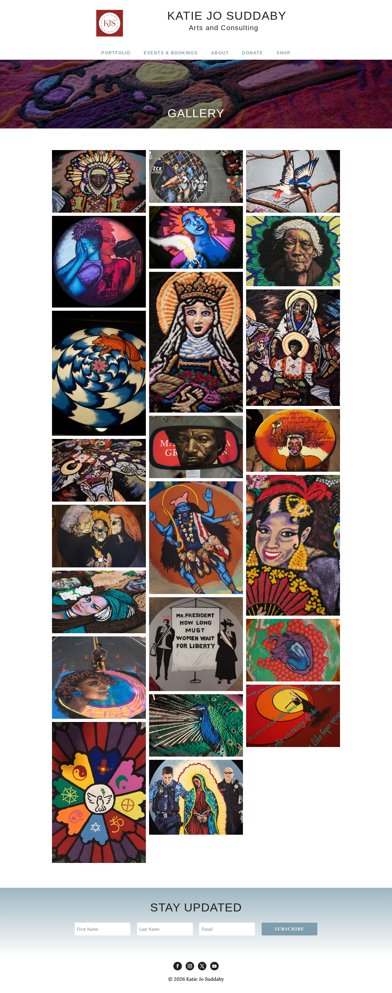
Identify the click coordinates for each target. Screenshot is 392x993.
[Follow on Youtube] (214, 966)
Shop (284, 53)
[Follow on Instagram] (190, 966)
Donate (252, 53)
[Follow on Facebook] (177, 966)
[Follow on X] (202, 966)
